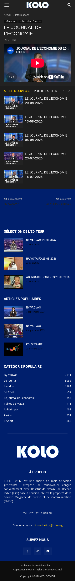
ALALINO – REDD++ (58, 204)
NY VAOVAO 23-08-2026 (41, 240)
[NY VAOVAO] (13, 312)
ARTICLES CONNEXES (17, 91)
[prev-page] (63, 90)
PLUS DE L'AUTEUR (45, 91)
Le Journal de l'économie (30, 21)
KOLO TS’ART (34, 344)
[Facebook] (27, 551)
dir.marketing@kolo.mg (48, 525)
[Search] (69, 5)
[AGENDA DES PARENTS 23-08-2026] (13, 282)
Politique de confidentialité (36, 565)
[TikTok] (37, 551)
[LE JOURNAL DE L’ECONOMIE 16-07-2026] (13, 176)
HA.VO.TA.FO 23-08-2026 (41, 258)
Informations (22, 15)
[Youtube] (48, 551)
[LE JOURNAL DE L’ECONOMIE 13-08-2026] (13, 121)
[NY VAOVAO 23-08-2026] (13, 245)
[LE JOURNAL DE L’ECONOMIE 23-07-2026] (13, 158)
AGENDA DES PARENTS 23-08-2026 (48, 277)
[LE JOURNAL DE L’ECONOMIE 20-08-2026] (13, 103)
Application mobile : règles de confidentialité (37, 569)
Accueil (8, 15)
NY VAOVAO (11, 204)
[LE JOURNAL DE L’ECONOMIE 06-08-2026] (13, 140)
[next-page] (69, 90)
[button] (6, 5)
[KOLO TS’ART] (13, 349)
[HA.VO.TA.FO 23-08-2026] (13, 263)
